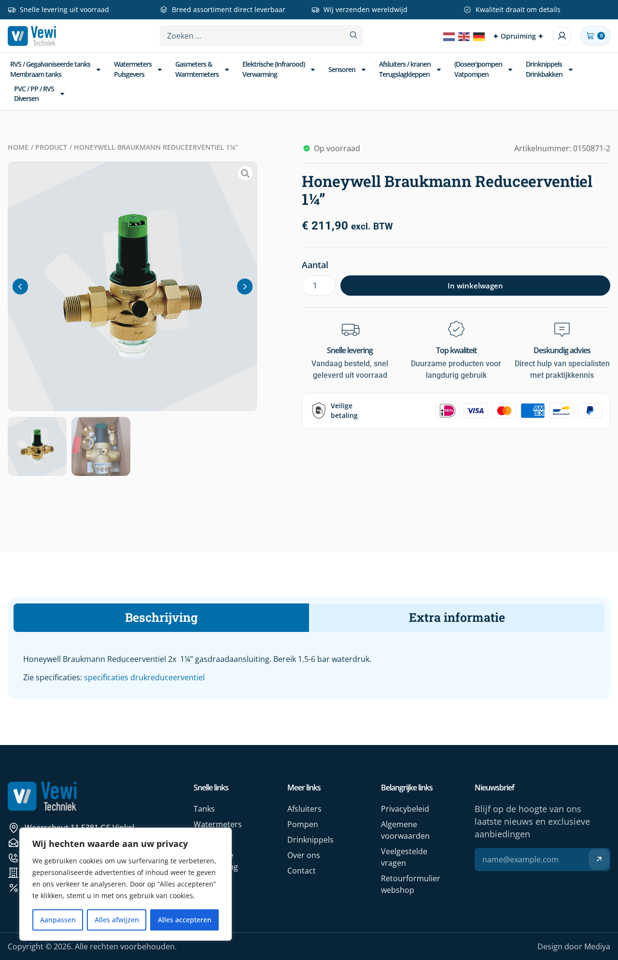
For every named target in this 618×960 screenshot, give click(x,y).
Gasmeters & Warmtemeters (197, 68)
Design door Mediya (573, 946)
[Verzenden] (599, 859)
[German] (479, 36)
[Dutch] (449, 36)
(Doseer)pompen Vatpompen (478, 68)
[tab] (161, 617)
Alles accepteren (184, 919)
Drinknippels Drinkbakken (544, 68)
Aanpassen (58, 919)
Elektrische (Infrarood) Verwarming (273, 68)
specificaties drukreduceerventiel (144, 677)
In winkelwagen (475, 285)
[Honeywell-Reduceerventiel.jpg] (132, 286)
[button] (20, 286)
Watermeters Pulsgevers (133, 68)
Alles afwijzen (117, 919)
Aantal (315, 265)
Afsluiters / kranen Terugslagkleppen (405, 68)
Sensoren (341, 69)
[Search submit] (353, 35)
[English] (464, 36)
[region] (125, 884)
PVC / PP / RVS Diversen (34, 93)
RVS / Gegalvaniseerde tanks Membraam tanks (50, 68)
